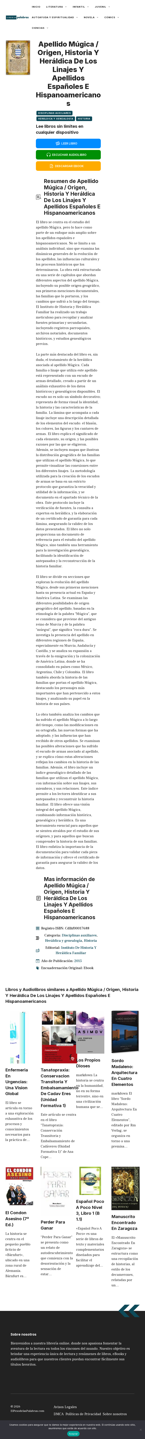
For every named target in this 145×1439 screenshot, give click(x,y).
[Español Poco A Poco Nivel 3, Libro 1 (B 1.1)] (90, 1192)
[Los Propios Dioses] (90, 1051)
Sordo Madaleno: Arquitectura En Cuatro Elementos (124, 1072)
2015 (78, 961)
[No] (140, 1429)
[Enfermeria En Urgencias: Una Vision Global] (19, 1061)
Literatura (54, 6)
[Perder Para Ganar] (57, 1213)
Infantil (79, 6)
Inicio (36, 6)
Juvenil (100, 6)
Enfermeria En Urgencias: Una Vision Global (16, 1081)
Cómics (109, 17)
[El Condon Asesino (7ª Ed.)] (19, 1203)
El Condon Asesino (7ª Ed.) (17, 1218)
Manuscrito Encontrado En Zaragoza (124, 1222)
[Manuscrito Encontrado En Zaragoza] (125, 1207)
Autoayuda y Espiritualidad (53, 17)
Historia (84, 118)
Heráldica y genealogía (55, 118)
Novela (89, 17)
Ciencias (38, 27)
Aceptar (73, 1433)
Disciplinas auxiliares (54, 113)
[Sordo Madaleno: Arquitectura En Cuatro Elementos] (125, 1051)
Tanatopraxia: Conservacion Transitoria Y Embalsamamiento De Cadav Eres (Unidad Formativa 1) (60, 1087)
